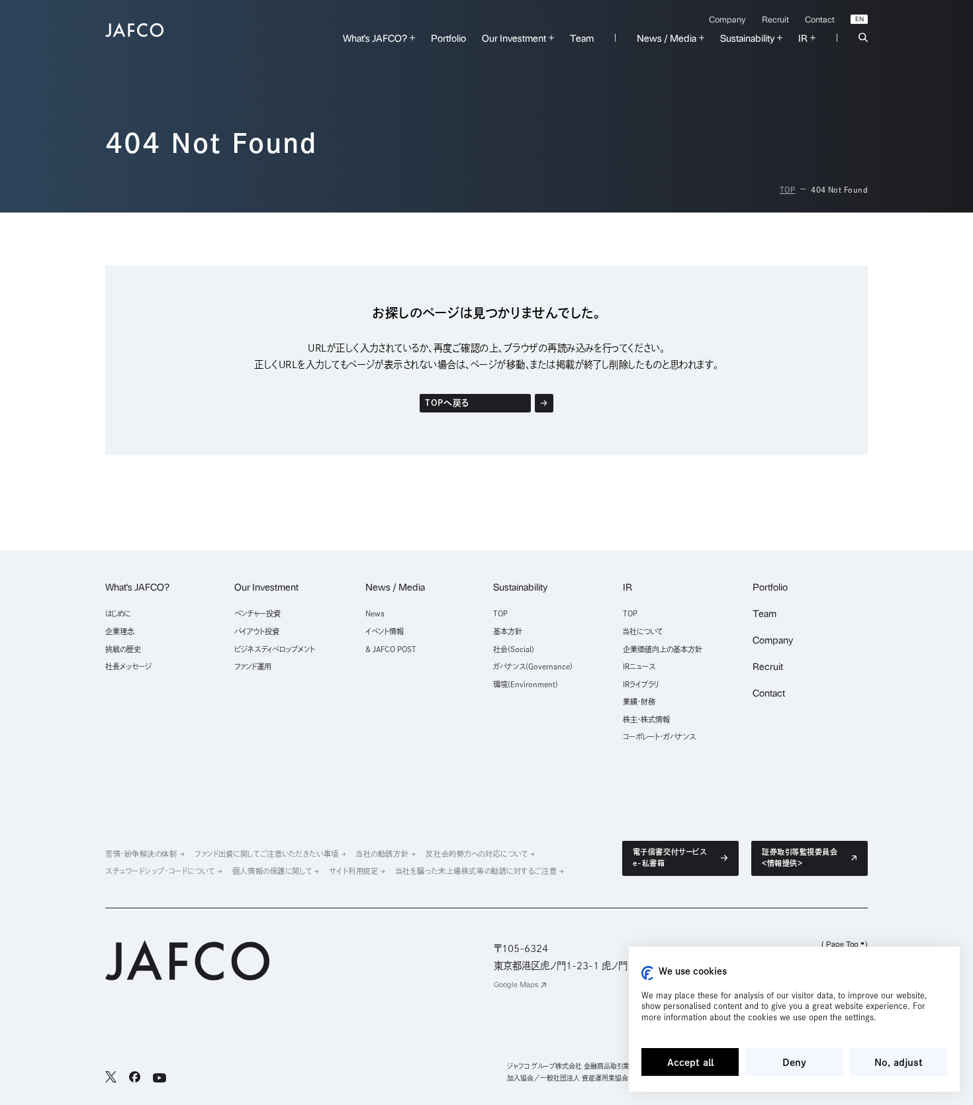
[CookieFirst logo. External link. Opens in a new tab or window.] (647, 973)
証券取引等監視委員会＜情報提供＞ (800, 857)
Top (787, 189)
